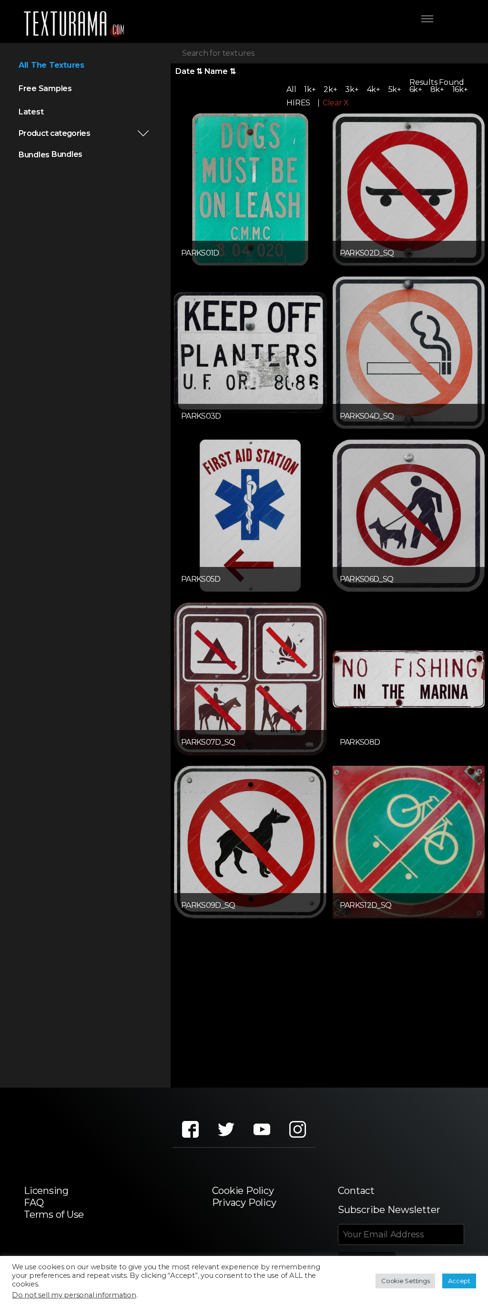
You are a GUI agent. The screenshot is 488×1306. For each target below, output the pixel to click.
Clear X (336, 103)
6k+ (415, 89)
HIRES (298, 102)
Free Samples (45, 88)
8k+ (437, 89)
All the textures (51, 65)
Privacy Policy (244, 1202)
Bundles (34, 154)
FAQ (33, 1202)
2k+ (330, 89)
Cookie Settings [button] (405, 1281)
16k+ (460, 89)
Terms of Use (54, 1214)
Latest (31, 111)
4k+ (373, 89)
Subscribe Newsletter (389, 1209)
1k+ (309, 89)
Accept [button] (459, 1281)
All (291, 89)
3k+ (351, 89)
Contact (356, 1190)
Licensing (46, 1190)
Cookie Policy (243, 1190)
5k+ (394, 89)
